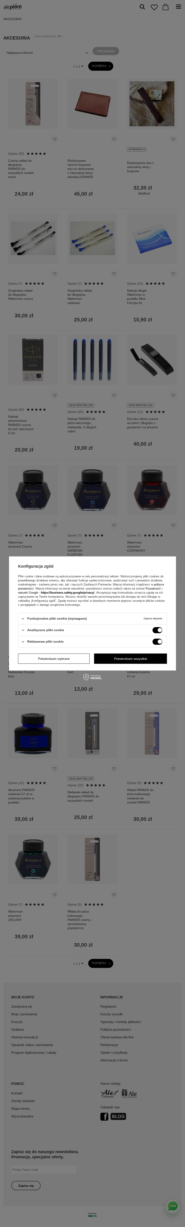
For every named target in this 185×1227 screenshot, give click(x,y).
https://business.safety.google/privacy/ (68, 592)
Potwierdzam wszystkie (130, 658)
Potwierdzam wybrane (54, 658)
